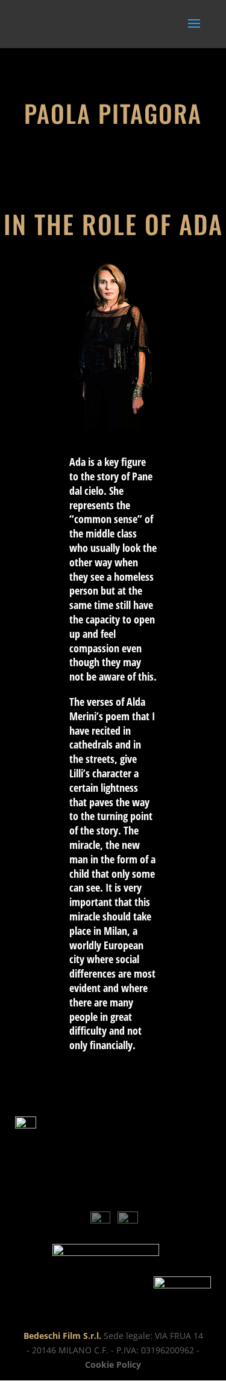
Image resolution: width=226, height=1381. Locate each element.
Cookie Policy (113, 1364)
